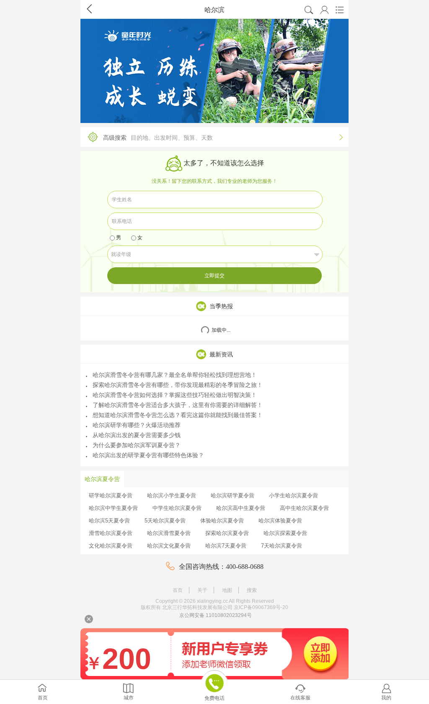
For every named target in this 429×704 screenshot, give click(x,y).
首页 (178, 590)
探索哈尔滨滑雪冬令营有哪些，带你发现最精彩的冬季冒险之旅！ (178, 384)
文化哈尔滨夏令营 (110, 546)
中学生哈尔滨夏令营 (177, 508)
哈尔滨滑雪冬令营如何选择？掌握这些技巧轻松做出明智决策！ (175, 395)
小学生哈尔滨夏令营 (293, 495)
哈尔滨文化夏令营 (169, 546)
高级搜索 (222, 137)
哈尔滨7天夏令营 (225, 546)
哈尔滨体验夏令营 (280, 520)
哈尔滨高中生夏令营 (240, 508)
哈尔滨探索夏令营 (285, 533)
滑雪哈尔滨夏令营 (110, 533)
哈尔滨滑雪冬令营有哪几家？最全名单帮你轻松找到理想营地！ (175, 374)
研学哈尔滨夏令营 (110, 495)
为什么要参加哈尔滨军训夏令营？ (137, 445)
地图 (227, 590)
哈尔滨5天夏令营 (109, 520)
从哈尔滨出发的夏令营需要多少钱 (137, 435)
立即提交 (214, 276)
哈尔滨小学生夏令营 (171, 495)
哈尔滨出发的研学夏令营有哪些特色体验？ (148, 455)
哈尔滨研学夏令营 (232, 495)
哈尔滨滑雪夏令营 (169, 533)
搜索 (252, 590)
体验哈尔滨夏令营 (222, 520)
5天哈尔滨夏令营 (165, 520)
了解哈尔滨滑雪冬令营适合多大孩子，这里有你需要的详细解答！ (178, 405)
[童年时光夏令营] (214, 71)
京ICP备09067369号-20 (261, 607)
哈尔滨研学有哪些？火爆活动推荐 (137, 425)
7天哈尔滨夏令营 (281, 546)
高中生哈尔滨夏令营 (304, 508)
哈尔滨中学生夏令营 (113, 508)
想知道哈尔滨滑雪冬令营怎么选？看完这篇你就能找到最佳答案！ (178, 415)
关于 (202, 590)
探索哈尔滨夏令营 (227, 533)
